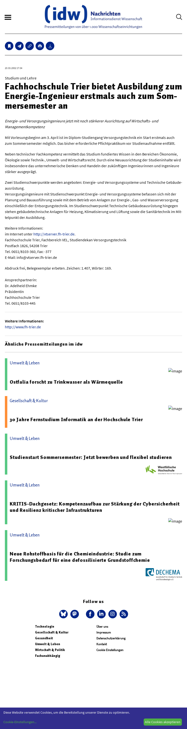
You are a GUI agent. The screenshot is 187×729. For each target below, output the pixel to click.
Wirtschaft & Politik (50, 650)
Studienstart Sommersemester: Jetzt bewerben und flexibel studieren (91, 457)
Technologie (44, 626)
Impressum (103, 632)
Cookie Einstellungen (109, 650)
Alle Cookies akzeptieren (162, 722)
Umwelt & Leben (47, 644)
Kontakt (101, 644)
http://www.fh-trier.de (23, 326)
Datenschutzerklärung (111, 638)
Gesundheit (44, 638)
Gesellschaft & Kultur (51, 632)
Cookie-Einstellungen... (20, 722)
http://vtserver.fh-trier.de (54, 234)
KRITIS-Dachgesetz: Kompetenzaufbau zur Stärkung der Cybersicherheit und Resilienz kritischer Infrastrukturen (95, 507)
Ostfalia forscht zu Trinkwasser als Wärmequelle (66, 382)
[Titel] (9, 46)
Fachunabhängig (47, 655)
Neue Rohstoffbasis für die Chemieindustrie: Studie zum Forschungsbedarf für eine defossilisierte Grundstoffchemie (80, 557)
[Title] (29, 46)
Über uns (102, 626)
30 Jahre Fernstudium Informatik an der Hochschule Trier (76, 419)
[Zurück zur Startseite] (93, 17)
